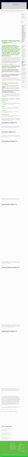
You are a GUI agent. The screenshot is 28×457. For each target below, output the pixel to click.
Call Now (1, 456)
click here (12, 407)
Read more (3, 129)
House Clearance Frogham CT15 (9, 122)
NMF (18, 454)
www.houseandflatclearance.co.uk (22, 451)
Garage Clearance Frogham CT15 (9, 204)
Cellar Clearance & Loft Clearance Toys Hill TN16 (7, 428)
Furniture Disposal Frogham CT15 (9, 141)
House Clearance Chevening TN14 (6, 434)
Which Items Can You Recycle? (8, 392)
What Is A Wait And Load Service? (13, 392)
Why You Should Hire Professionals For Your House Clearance (4, 390)
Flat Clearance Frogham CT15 (8, 132)
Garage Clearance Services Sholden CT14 (6, 433)
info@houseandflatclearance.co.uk (18, 5)
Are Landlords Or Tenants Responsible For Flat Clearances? (18, 390)
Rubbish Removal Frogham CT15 (9, 331)
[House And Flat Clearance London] (6, 6)
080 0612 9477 (19, 3)
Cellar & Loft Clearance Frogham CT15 (10, 267)
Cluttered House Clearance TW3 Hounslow (7, 438)
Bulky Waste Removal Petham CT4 (6, 437)
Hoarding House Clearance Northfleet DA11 (7, 429)
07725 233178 (14, 4)
